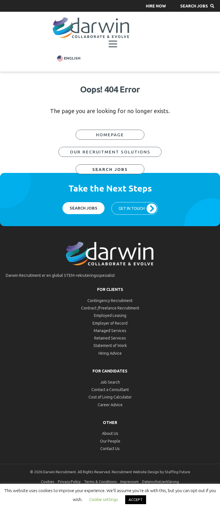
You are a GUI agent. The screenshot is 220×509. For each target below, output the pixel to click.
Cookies (47, 482)
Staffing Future (177, 472)
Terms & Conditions (100, 482)
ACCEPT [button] (136, 500)
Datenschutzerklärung (160, 482)
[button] (156, 6)
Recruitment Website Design (135, 472)
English (71, 58)
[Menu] (112, 44)
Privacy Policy (69, 482)
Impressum (129, 482)
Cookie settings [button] (103, 499)
